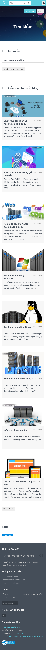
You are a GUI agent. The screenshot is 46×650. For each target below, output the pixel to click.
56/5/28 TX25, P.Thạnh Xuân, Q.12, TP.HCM (26, 636)
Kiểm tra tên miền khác (14, 69)
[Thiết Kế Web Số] (4, 3)
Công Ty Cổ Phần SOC (11, 627)
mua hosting (7, 535)
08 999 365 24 (11, 603)
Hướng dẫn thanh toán (10, 583)
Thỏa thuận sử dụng (10, 576)
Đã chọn (30, 11)
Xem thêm (7, 509)
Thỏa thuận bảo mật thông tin (13, 580)
